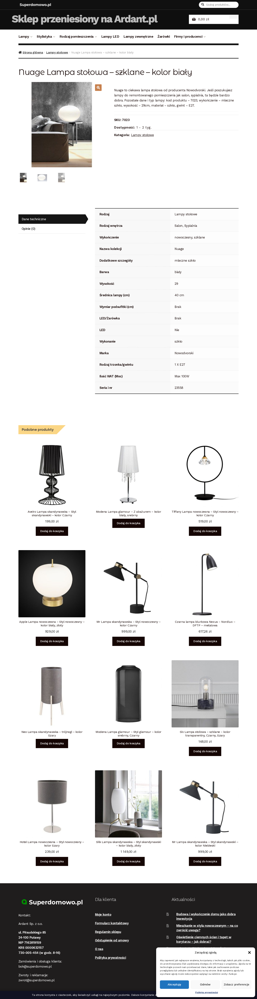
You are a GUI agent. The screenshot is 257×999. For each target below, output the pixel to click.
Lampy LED (110, 36)
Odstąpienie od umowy (112, 940)
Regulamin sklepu (108, 932)
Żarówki (163, 36)
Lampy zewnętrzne (138, 36)
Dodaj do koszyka (52, 531)
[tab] (51, 219)
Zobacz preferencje (236, 984)
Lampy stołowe (57, 52)
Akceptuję (174, 984)
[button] (249, 952)
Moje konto (103, 914)
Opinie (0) (28, 229)
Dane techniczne (34, 219)
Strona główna (33, 52)
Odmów (205, 984)
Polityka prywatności (206, 992)
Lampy (23, 36)
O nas (99, 949)
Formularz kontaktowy (112, 923)
